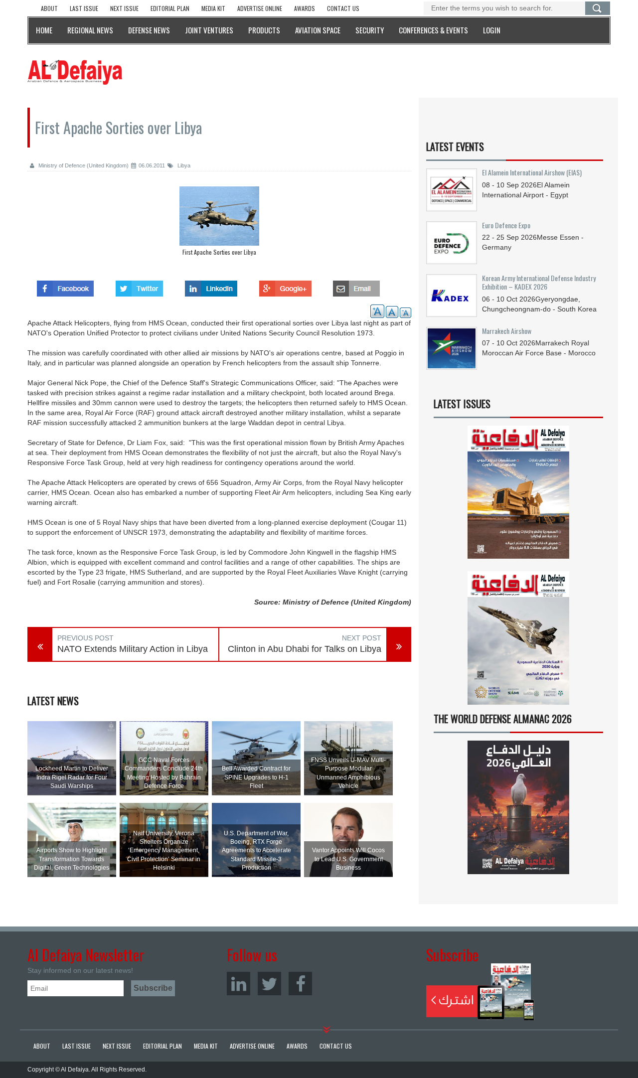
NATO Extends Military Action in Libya (132, 649)
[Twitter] (269, 983)
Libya (183, 165)
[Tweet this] (139, 286)
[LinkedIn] (238, 983)
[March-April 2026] (518, 496)
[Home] (74, 72)
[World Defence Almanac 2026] (518, 807)
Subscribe (480, 991)
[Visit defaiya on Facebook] (65, 286)
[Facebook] (300, 983)
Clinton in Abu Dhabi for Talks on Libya (304, 649)
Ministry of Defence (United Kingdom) (83, 165)
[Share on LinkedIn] (211, 286)
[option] (219, 223)
